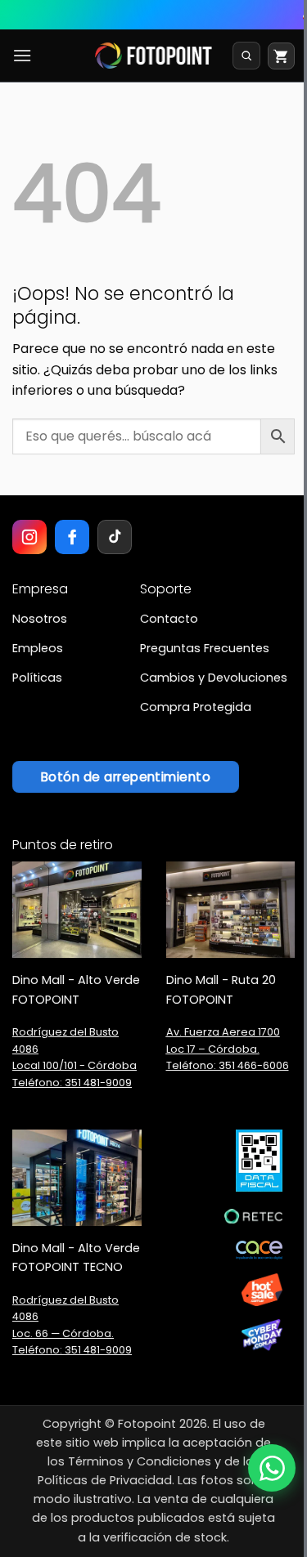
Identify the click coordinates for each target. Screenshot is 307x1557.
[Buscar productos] (246, 55)
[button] (22, 55)
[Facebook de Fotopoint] (72, 537)
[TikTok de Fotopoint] (114, 537)
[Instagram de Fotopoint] (29, 537)
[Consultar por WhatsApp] (272, 1468)
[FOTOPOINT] (153, 56)
